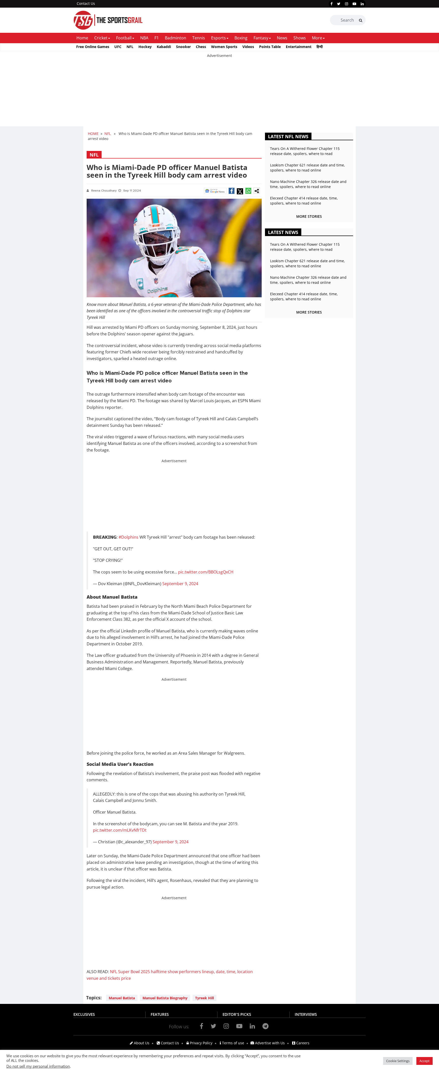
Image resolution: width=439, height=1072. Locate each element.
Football (124, 38)
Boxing (240, 38)
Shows (299, 38)
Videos (248, 46)
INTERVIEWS (306, 1014)
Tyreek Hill (204, 998)
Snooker (183, 46)
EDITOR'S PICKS (237, 1014)
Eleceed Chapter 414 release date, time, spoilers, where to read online (304, 201)
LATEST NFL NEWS (288, 136)
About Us (141, 1042)
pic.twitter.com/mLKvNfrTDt (120, 830)
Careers (302, 1042)
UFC (117, 46)
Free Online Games (92, 46)
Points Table (270, 46)
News (282, 38)
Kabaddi (164, 46)
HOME (93, 133)
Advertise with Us (269, 1042)
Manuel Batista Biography (165, 998)
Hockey (145, 46)
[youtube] (354, 4)
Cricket (100, 38)
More (317, 38)
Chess (201, 46)
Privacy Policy (200, 1042)
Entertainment (298, 46)
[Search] (361, 20)
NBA (144, 38)
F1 (156, 38)
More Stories (309, 216)
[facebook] (331, 4)
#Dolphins (128, 537)
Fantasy (261, 38)
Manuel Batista (122, 998)
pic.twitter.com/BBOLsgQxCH (205, 572)
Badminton (175, 38)
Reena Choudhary (104, 191)
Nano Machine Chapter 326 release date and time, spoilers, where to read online (308, 184)
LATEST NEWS (283, 232)
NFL (130, 46)
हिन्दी (320, 46)
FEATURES (160, 1014)
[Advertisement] (152, 93)
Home (82, 38)
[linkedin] (362, 4)
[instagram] (346, 4)
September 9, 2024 (180, 583)
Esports (218, 38)
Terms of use (232, 1042)
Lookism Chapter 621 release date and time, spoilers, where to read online (307, 168)
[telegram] (265, 1026)
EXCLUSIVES (84, 1014)
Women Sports (224, 46)
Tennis (198, 38)
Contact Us (86, 3)
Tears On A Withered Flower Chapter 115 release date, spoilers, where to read (305, 151)
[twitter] (338, 4)
